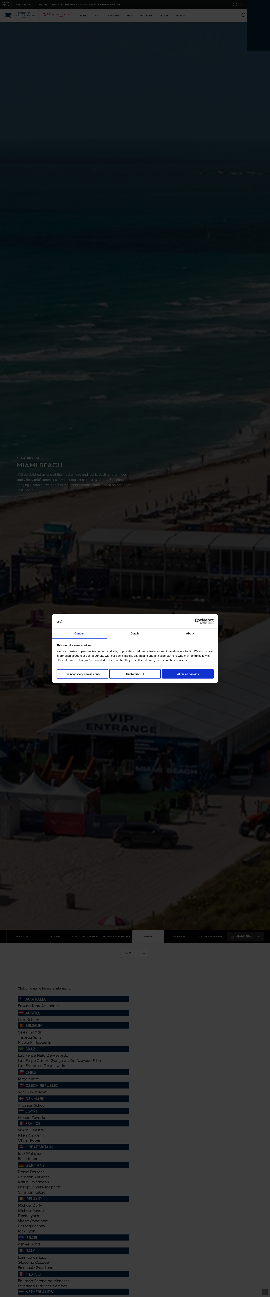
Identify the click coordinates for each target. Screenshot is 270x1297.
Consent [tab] (79, 633)
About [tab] (190, 633)
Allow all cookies (188, 673)
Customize (133, 673)
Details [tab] (135, 633)
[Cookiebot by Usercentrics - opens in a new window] (197, 621)
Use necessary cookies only (82, 673)
